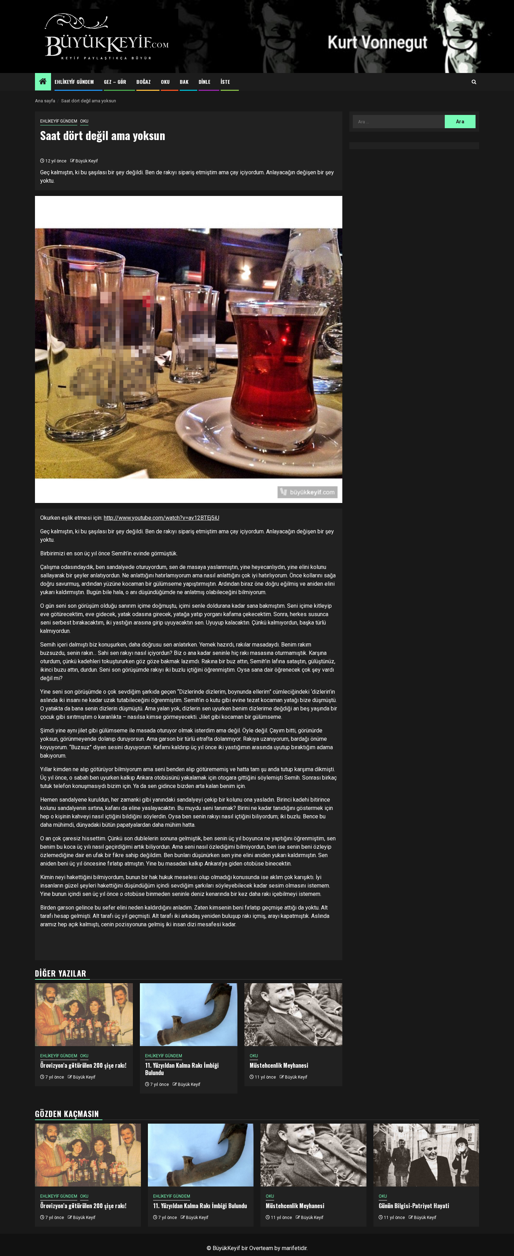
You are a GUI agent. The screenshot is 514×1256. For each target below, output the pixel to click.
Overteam (261, 1248)
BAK (184, 81)
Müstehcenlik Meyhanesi (279, 1065)
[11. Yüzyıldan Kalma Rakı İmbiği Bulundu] (189, 1014)
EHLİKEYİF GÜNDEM (74, 81)
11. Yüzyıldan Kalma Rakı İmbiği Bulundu (182, 1069)
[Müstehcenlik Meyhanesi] (293, 1014)
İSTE (225, 81)
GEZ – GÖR (115, 81)
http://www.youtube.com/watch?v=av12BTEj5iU (161, 517)
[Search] (474, 82)
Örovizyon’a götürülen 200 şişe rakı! (83, 1065)
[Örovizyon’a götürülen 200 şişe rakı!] (84, 1014)
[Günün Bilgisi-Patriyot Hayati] (426, 1155)
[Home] (43, 82)
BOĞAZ (143, 81)
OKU (165, 81)
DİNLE (204, 81)
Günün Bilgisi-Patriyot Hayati (414, 1206)
